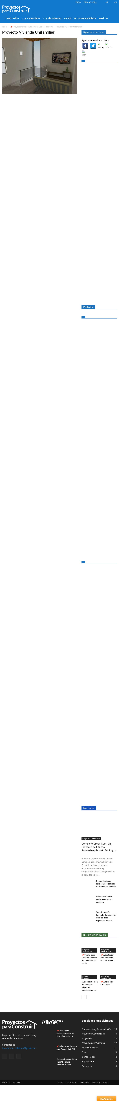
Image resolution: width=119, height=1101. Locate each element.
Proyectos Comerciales (91, 838)
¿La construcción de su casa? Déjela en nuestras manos (67, 1062)
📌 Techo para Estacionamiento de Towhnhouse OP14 (65, 1033)
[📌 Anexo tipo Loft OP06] (108, 973)
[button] (113, 13)
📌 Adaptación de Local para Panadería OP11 (107, 958)
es (107, 1)
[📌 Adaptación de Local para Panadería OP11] (108, 947)
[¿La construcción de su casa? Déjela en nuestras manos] (90, 973)
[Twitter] (9, 2)
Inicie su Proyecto (85, 977)
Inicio (78, 1)
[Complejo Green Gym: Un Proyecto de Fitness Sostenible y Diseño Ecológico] (99, 827)
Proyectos (87, 1038)
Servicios (103, 18)
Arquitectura (88, 1061)
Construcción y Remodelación (96, 1029)
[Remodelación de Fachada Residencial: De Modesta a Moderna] (88, 884)
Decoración (87, 1066)
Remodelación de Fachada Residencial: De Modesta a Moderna (106, 884)
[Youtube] (14, 2)
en (115, 1)
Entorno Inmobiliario (85, 18)
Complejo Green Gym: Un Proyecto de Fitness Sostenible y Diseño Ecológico (99, 847)
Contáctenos (90, 1)
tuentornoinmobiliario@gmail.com (19, 1048)
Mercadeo (84, 1082)
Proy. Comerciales (31, 18)
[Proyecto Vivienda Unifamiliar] (39, 93)
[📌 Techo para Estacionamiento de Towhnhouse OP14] (90, 947)
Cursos (67, 18)
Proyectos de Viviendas (93, 1042)
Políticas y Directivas (100, 1082)
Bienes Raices (88, 1056)
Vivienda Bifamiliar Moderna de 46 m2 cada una (104, 899)
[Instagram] (4, 2)
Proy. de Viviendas (52, 18)
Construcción (12, 18)
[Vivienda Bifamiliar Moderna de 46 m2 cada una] (88, 899)
